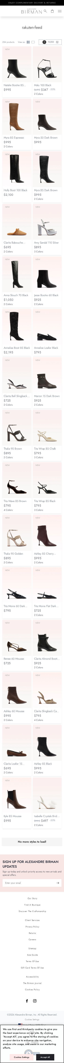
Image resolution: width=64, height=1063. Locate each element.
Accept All (45, 1057)
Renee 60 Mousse (14, 659)
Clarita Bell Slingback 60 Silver (15, 397)
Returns (32, 933)
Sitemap (32, 948)
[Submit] (57, 883)
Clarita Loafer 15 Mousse (13, 765)
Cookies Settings (21, 1057)
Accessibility (32, 976)
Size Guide (32, 954)
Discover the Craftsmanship (32, 911)
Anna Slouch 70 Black (16, 295)
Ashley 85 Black (43, 764)
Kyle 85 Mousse (12, 816)
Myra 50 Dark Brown (46, 138)
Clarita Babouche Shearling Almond (14, 244)
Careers (32, 939)
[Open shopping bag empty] (52, 11)
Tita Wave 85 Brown (15, 501)
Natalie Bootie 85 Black (14, 86)
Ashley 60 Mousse (14, 711)
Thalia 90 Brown (13, 449)
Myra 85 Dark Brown (46, 190)
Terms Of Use (32, 961)
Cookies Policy (32, 989)
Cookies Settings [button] (32, 1019)
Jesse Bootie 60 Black (46, 295)
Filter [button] (49, 42)
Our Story (32, 898)
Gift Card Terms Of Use (32, 967)
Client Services (32, 920)
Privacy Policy (32, 926)
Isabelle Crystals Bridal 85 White (46, 817)
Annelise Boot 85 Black (17, 348)
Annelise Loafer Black (46, 348)
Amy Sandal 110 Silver (46, 243)
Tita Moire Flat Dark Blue (45, 607)
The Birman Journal (32, 983)
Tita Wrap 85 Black (44, 501)
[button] (45, 11)
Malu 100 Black (42, 85)
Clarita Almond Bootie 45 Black (46, 660)
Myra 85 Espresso (14, 138)
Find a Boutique (32, 904)
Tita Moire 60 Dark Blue (14, 607)
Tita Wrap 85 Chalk (45, 449)
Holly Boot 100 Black (15, 190)
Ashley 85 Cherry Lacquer (44, 555)
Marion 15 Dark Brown (47, 396)
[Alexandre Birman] (31, 11)
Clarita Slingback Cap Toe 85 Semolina (46, 712)
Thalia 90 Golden (13, 554)
